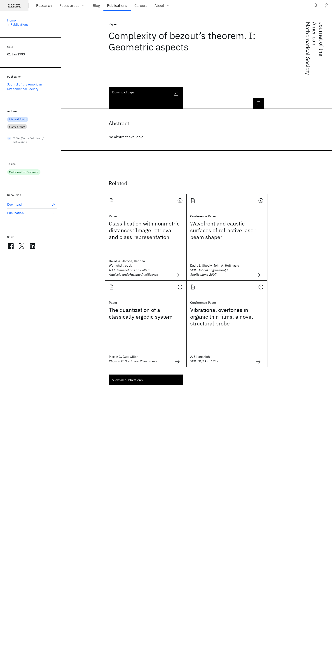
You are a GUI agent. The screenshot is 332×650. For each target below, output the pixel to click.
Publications (19, 24)
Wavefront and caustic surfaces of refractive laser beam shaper (222, 230)
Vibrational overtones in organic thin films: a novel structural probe (221, 316)
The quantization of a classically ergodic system (141, 313)
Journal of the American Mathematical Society (24, 86)
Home (11, 20)
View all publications (127, 380)
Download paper (124, 92)
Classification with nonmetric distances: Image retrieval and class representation (144, 230)
